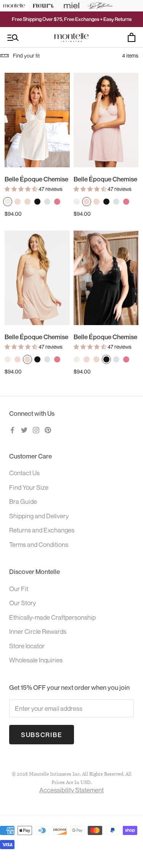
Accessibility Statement (71, 790)
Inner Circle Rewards (37, 631)
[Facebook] (12, 429)
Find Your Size (28, 487)
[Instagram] (36, 429)
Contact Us (24, 473)
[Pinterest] (48, 429)
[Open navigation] (13, 38)
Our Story (22, 603)
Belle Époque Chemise (36, 179)
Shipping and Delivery (39, 516)
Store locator (27, 646)
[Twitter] (24, 429)
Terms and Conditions (38, 544)
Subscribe (41, 735)
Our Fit (18, 589)
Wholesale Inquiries (36, 660)
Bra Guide (23, 501)
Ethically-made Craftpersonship (52, 617)
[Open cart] (131, 37)
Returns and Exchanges (41, 530)
